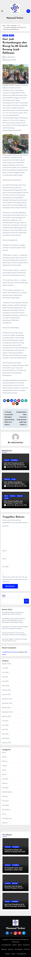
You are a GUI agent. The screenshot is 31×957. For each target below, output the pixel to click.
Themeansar (15, 942)
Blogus (25, 939)
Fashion (4, 765)
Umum (11, 35)
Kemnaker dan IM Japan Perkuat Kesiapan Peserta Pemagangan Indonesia (14, 888)
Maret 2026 (5, 685)
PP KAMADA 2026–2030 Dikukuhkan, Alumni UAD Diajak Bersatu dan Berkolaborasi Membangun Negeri (13, 620)
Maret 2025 (5, 738)
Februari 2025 (6, 743)
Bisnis (6, 496)
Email (4, 558)
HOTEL (4, 770)
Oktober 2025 (6, 707)
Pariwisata (5, 801)
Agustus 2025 (6, 716)
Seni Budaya (6, 809)
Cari (4, 595)
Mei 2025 (5, 729)
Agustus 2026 (6, 663)
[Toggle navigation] (2, 11)
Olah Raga (5, 787)
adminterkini (11, 57)
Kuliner (4, 774)
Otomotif (5, 796)
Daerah (5, 35)
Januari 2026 (6, 694)
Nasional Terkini (15, 18)
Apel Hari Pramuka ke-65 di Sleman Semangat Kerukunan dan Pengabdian (14, 464)
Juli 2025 (5, 721)
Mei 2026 (5, 677)
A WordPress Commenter (10, 652)
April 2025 (5, 734)
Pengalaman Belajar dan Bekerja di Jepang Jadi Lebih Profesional (15, 851)
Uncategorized (7, 818)
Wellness (5, 823)
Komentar (5, 526)
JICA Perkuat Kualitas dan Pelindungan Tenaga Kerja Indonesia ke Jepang (13, 503)
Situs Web (5, 566)
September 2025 (7, 712)
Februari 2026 (6, 690)
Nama (4, 551)
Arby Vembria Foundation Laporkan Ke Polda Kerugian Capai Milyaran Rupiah (14, 484)
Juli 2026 (5, 668)
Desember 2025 (7, 699)
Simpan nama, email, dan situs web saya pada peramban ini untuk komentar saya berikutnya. (14, 579)
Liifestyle (5, 779)
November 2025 (7, 703)
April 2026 (5, 681)
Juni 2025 (5, 725)
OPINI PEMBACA (7, 792)
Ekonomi (12, 496)
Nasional (7, 479)
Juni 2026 (5, 672)
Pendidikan (14, 460)
